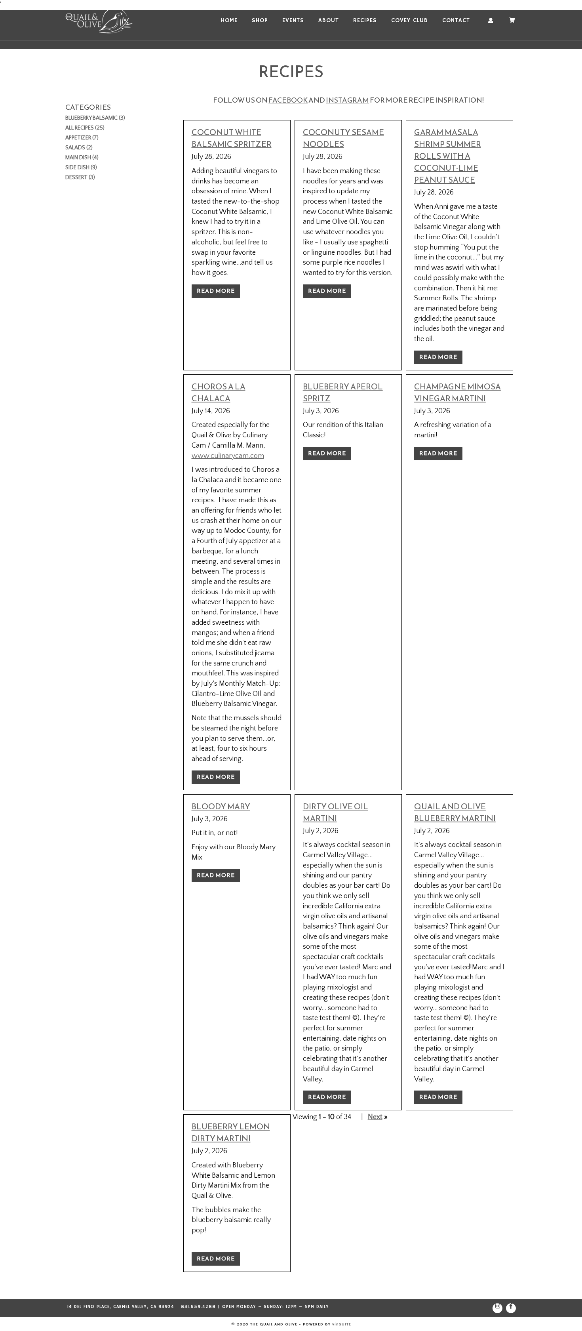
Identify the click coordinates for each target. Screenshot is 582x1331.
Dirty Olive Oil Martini (335, 812)
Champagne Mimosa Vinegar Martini (457, 392)
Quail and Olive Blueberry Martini (455, 812)
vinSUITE (341, 1323)
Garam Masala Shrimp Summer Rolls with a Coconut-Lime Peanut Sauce (447, 156)
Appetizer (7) (82, 138)
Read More (216, 291)
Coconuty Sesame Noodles (343, 138)
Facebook (288, 100)
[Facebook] (511, 1308)
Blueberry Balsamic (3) (95, 118)
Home (229, 20)
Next (375, 1117)
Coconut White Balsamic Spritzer (232, 138)
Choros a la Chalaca (218, 392)
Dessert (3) (80, 177)
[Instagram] (497, 1308)
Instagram (347, 100)
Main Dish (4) (82, 157)
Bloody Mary (221, 806)
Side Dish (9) (81, 167)
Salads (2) (79, 148)
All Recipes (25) (85, 128)
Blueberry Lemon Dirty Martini (231, 1132)
